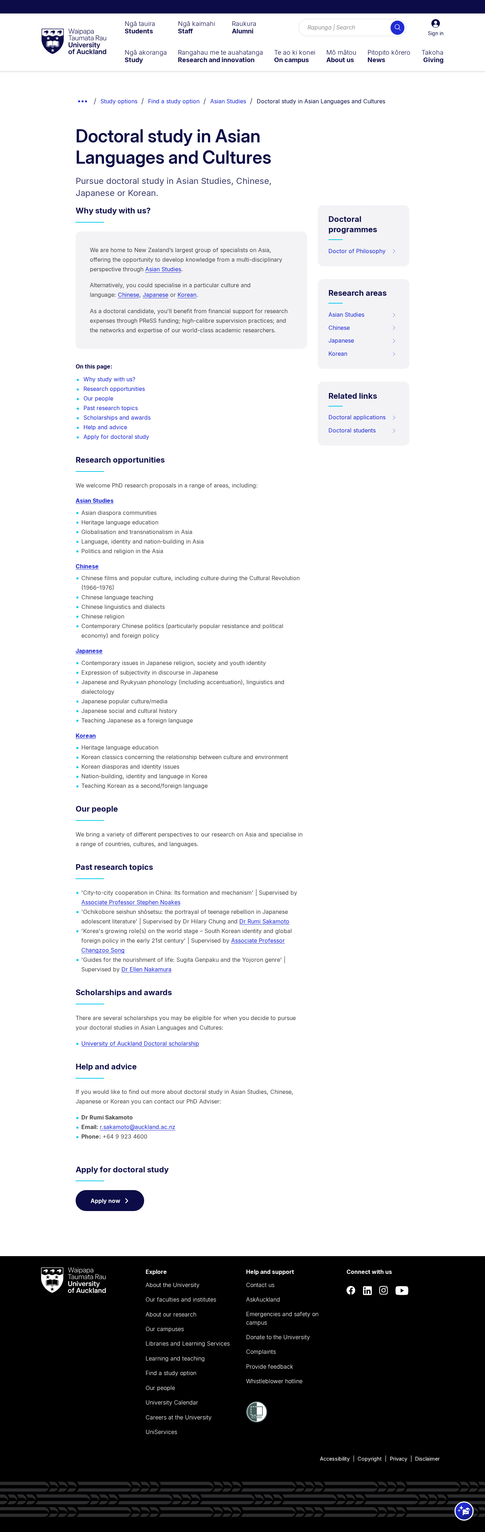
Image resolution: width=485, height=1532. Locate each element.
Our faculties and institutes (181, 1299)
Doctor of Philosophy (357, 251)
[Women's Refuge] (256, 1420)
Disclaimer (427, 1459)
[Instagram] (383, 1290)
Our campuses (165, 1328)
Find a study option (174, 101)
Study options (118, 101)
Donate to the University (278, 1337)
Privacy (398, 1459)
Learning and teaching (175, 1358)
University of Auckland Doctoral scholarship (140, 1043)
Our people (98, 398)
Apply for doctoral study (116, 436)
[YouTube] (402, 1290)
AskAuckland (263, 1299)
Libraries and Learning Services (188, 1343)
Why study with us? (109, 379)
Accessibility (335, 1459)
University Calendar (172, 1402)
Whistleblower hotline (274, 1381)
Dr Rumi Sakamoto (264, 921)
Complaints (261, 1351)
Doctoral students (352, 430)
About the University (173, 1284)
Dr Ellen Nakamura (146, 969)
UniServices (161, 1431)
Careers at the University (179, 1417)
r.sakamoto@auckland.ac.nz (137, 1126)
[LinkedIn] (367, 1290)
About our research (171, 1314)
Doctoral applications (357, 417)
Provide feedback (269, 1366)
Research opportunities (114, 388)
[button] (435, 27)
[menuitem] (140, 27)
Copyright (370, 1459)
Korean (187, 294)
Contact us (260, 1284)
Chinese (128, 294)
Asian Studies (228, 101)
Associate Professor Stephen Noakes (130, 902)
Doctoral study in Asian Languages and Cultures (321, 101)
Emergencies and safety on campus (282, 1318)
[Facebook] (351, 1290)
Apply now (105, 1200)
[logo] (74, 42)
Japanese (155, 294)
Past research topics (110, 407)
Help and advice (105, 427)
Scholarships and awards (117, 417)
